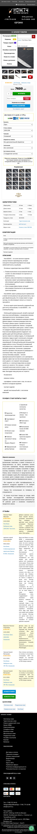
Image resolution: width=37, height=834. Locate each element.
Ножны (9, 64)
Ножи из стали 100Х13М (25, 227)
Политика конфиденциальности (16, 767)
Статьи (8, 760)
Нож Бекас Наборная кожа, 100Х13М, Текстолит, (9, 526)
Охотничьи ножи (8, 705)
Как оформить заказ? (18, 109)
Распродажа (9, 36)
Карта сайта (10, 762)
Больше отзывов (9, 691)
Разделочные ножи (20, 705)
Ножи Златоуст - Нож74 (16, 823)
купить (22, 93)
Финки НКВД (7, 725)
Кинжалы (6, 742)
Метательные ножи (9, 733)
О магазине (14, 1)
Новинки (10, 39)
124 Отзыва (17, 82)
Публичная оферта (12, 765)
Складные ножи (8, 729)
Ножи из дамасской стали (11, 723)
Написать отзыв (25, 82)
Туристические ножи (24, 221)
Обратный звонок (21, 4)
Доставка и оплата (6, 1)
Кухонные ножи (8, 731)
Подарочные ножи (9, 735)
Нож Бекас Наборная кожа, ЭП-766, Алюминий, (9, 663)
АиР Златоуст (22, 224)
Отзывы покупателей (30, 1)
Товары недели (9, 43)
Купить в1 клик (27, 98)
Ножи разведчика (9, 727)
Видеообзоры (10, 758)
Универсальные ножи (9, 709)
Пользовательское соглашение (16, 769)
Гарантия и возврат (12, 754)
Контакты (21, 1)
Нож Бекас (20, 709)
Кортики (6, 740)
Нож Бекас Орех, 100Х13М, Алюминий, (8, 637)
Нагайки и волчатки (9, 50)
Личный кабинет (31, 4)
